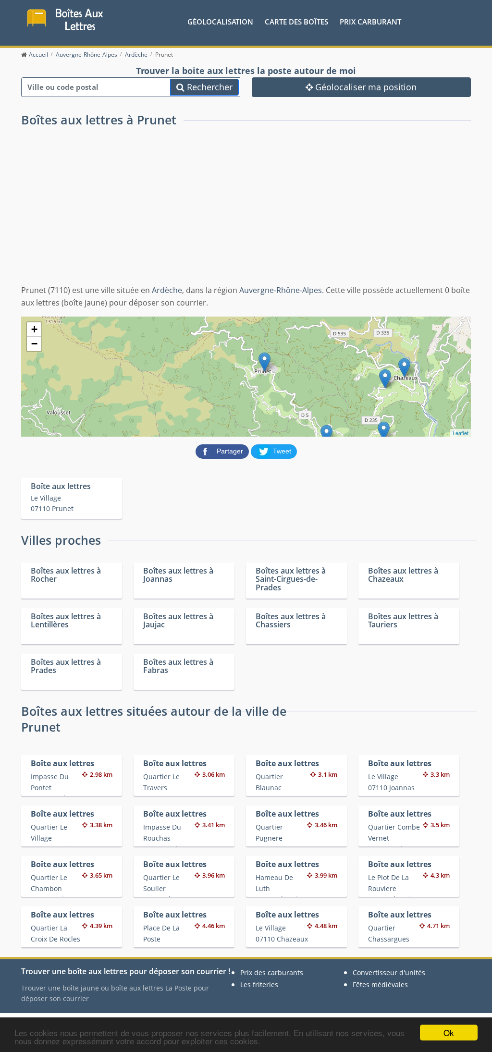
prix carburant (370, 21)
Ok (448, 1033)
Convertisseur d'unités (389, 972)
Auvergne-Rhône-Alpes (280, 290)
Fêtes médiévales (380, 984)
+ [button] (34, 329)
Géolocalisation (220, 21)
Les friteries (259, 984)
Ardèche (167, 290)
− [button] (34, 344)
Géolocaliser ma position (365, 87)
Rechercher (208, 87)
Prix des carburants (271, 972)
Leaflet (460, 433)
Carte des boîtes (296, 21)
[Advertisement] (246, 212)
